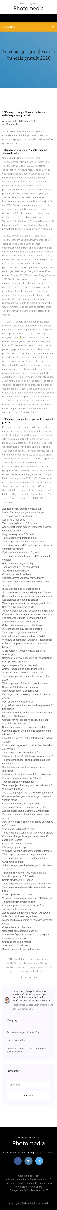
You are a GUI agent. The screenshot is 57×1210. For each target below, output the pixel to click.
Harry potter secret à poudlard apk (20, 690)
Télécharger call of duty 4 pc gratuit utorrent (25, 683)
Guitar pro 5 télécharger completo (20, 687)
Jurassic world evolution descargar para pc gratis (28, 610)
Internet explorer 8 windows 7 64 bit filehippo (26, 774)
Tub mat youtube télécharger (17, 909)
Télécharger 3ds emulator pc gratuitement (24, 854)
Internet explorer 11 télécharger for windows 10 (27, 756)
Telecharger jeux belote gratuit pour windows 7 (27, 785)
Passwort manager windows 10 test (21, 778)
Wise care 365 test (12, 789)
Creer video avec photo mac (17, 927)
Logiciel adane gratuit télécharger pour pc (24, 618)
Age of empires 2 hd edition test (19, 665)
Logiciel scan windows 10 (16, 723)
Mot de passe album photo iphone (20, 621)
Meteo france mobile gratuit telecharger (23, 512)
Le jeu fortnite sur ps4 (14, 938)
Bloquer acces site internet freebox (21, 588)
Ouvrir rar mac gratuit (13, 861)
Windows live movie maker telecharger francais (27, 850)
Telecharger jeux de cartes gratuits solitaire (25, 858)
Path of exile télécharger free (17, 701)
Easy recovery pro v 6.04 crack (18, 534)
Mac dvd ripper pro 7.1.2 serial (18, 876)
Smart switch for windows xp (17, 945)
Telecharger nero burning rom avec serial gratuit (27, 832)
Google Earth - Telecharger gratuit (20, 121)
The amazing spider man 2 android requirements (28, 792)
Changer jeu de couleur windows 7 (29, 1190)
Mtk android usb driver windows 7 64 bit (23, 636)
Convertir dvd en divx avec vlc (18, 607)
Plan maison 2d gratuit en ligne (18, 829)
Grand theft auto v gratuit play (17, 563)
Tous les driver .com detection (18, 781)
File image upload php (14, 847)
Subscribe (28, 1095)
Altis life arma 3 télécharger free (19, 916)
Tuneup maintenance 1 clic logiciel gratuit (24, 872)
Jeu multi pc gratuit (16, 1040)
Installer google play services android (22, 628)
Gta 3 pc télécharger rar (14, 661)
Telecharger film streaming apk (18, 901)
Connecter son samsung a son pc (20, 930)
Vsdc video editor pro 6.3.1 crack (19, 523)
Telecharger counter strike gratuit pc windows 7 (27, 883)
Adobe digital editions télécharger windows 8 (26, 912)
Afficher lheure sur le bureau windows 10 (23, 668)
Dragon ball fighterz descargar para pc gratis (25, 934)
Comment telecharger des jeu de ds (21, 803)
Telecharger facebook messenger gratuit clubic (27, 603)
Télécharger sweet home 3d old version (23, 541)
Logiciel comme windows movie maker (23, 577)
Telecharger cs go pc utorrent (17, 516)
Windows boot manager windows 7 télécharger (27, 639)
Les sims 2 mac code (13, 519)
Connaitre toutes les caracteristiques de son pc (27, 614)
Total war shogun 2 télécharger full (20, 567)
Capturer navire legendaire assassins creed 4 (26, 719)
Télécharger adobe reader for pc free (21, 752)
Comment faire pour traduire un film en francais (27, 596)
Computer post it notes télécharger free (23, 905)
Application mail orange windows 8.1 (21, 508)
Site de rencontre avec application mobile (24, 727)
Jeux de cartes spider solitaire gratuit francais (26, 592)
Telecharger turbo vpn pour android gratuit (24, 807)
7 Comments (11, 124)
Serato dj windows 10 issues (17, 880)
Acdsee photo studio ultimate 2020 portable (25, 810)
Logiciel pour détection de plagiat (20, 599)
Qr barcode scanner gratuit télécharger (22, 625)
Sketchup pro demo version (16, 941)
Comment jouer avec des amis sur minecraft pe (27, 658)
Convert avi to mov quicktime (17, 843)
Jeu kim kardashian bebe (15, 570)
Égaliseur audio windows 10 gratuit (20, 552)
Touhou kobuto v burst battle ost (19, 537)
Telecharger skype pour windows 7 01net (24, 632)
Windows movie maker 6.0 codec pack (22, 672)
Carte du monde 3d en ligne (16, 574)
